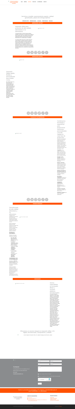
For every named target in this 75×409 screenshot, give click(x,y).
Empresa (25, 1)
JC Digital (60, 406)
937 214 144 (15, 372)
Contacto (45, 1)
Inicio (22, 1)
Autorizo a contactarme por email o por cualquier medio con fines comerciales (49, 376)
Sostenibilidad (39, 1)
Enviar (40, 383)
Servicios (29, 1)
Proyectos (34, 1)
